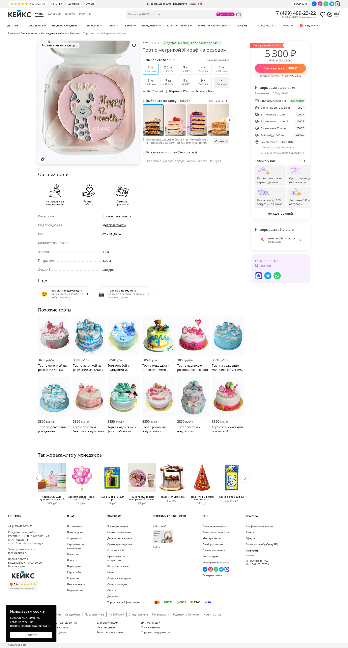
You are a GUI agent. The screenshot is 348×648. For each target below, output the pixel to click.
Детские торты (114, 225)
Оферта (250, 538)
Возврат (251, 532)
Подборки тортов (213, 544)
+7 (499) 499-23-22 (290, 76)
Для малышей (150, 622)
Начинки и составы (119, 532)
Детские (13, 25)
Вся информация (117, 526)
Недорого (311, 25)
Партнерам (74, 566)
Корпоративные (178, 25)
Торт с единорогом (110, 632)
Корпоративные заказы (217, 562)
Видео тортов (75, 590)
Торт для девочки (64, 622)
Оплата (90, 3)
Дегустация (301, 3)
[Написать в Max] (337, 3)
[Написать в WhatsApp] (325, 3)
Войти (156, 547)
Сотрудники (74, 538)
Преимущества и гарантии (116, 558)
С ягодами (59, 632)
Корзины (85, 14)
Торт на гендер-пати (155, 632)
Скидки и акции (117, 584)
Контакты (73, 578)
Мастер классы (212, 538)
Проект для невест (214, 550)
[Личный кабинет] (329, 14)
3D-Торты (93, 25)
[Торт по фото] (228, 14)
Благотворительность (216, 532)
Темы (112, 25)
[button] (229, 120)
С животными (150, 627)
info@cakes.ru (18, 553)
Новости (72, 560)
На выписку (60, 627)
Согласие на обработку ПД (262, 544)
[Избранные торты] (322, 14)
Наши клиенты (76, 584)
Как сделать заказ (118, 566)
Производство (75, 532)
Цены (110, 572)
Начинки (56, 3)
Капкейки (54, 14)
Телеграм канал (212, 575)
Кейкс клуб (159, 533)
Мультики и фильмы (213, 25)
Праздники (150, 25)
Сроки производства (119, 544)
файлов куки (40, 626)
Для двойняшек (107, 622)
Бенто (129, 25)
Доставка (73, 3)
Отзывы (115, 550)
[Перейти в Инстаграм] (320, 3)
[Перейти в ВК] (314, 3)
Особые (242, 25)
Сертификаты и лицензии (75, 546)
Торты (39, 14)
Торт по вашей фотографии (123, 602)
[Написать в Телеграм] (331, 3)
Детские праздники (215, 526)
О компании (74, 526)
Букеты (70, 14)
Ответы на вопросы (119, 578)
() (296, 12)
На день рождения (65, 25)
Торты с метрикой (117, 216)
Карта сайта (74, 572)
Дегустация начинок (120, 538)
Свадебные (35, 25)
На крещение (106, 627)
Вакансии (73, 554)
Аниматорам (210, 556)
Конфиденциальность (259, 526)
